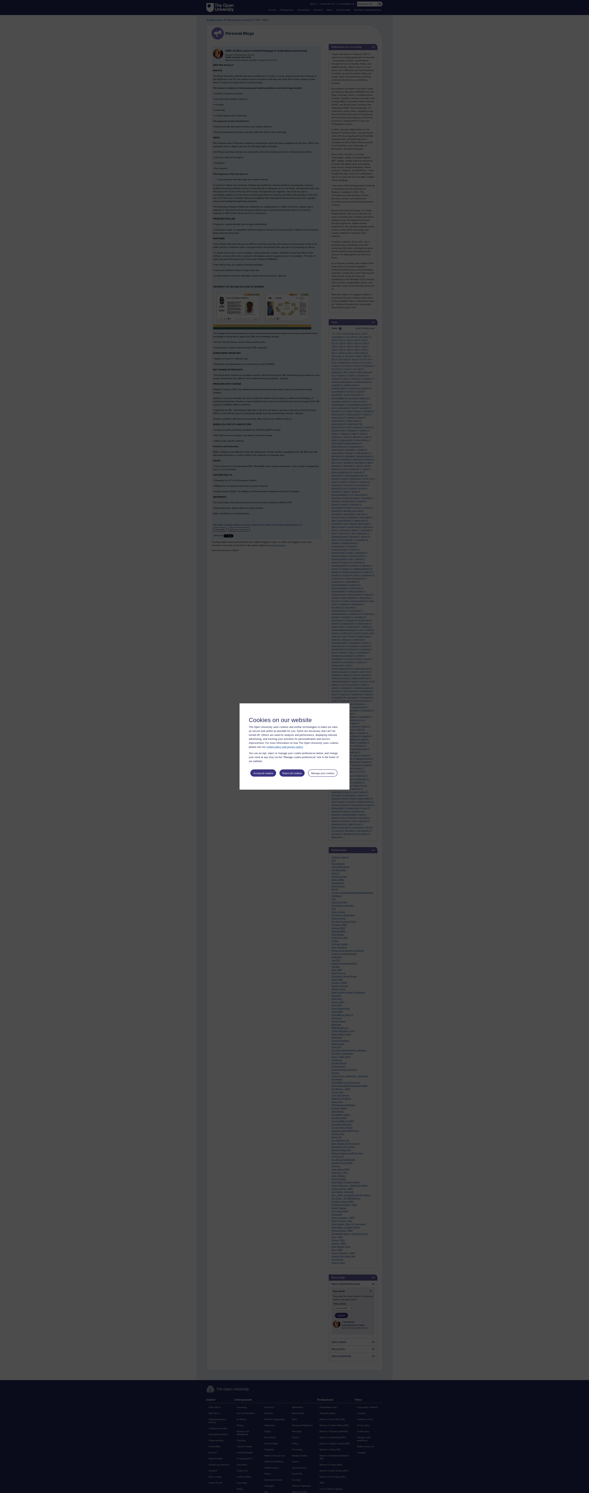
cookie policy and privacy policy (284, 747)
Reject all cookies (292, 773)
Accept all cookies (263, 773)
